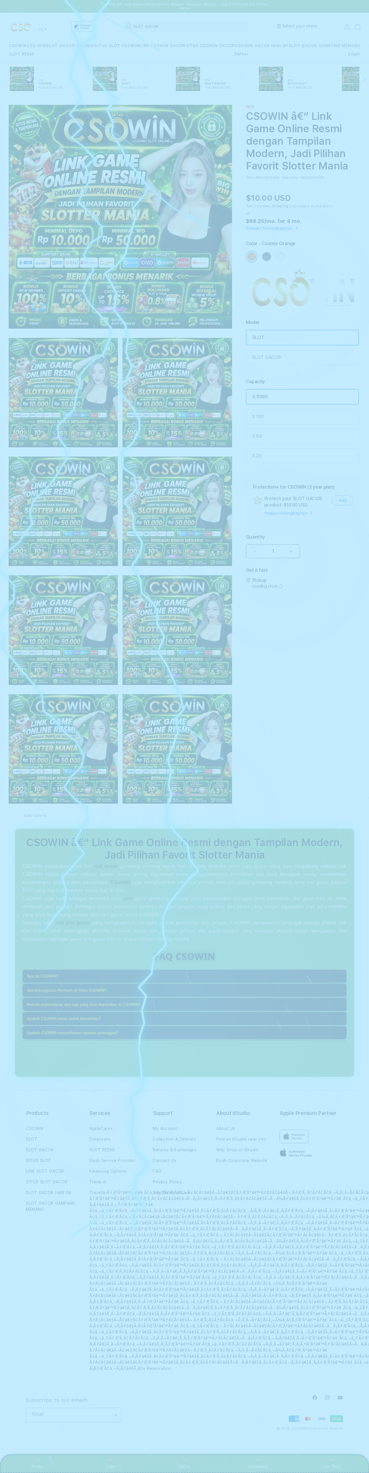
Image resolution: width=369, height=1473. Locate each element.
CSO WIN (36, 45)
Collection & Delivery (174, 1139)
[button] (18, 45)
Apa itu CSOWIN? (42, 976)
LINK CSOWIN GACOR (162, 45)
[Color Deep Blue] (266, 256)
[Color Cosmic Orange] (251, 256)
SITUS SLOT (38, 1160)
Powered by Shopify (325, 1428)
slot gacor (105, 866)
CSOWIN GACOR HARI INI (261, 45)
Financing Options (108, 1171)
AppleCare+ (101, 1128)
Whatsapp (258, 1466)
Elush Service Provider (112, 1160)
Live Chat (331, 1466)
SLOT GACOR (266, 357)
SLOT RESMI (22, 54)
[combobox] (185, 26)
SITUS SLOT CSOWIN (116, 45)
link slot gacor (73, 922)
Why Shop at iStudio (237, 1150)
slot (127, 898)
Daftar (184, 1466)
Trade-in (98, 1182)
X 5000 (260, 396)
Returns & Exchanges (174, 1150)
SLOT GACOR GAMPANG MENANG (324, 45)
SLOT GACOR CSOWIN (70, 45)
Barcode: (291, 178)
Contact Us (164, 1160)
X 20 (257, 456)
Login (111, 1466)
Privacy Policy (167, 1182)
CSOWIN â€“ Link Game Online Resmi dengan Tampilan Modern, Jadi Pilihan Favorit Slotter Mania (184, 6)
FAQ (157, 1171)
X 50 (257, 436)
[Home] (29, 27)
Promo (37, 1466)
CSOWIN (18, 45)
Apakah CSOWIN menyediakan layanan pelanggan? (72, 1033)
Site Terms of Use (171, 1192)
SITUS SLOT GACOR (47, 1182)
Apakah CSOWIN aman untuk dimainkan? (64, 1018)
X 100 (258, 416)
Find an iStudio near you (241, 1139)
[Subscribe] (114, 1415)
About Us (225, 1128)
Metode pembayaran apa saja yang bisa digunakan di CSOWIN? (83, 1004)
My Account (165, 1128)
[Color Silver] (280, 256)
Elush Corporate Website (241, 1160)
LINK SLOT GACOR (45, 1171)
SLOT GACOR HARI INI (48, 1192)
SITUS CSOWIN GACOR (210, 45)
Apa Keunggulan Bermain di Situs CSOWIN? (66, 990)
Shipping (280, 206)
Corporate (99, 1139)
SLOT (258, 337)
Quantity (255, 537)
